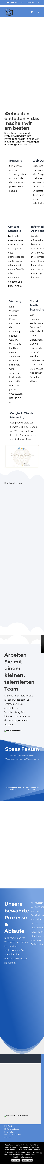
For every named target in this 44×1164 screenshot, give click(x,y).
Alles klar (15, 1160)
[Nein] (41, 1153)
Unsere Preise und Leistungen (19, 871)
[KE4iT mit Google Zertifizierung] (22, 457)
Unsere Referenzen (22, 883)
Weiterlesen (27, 1160)
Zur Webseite (22, 859)
